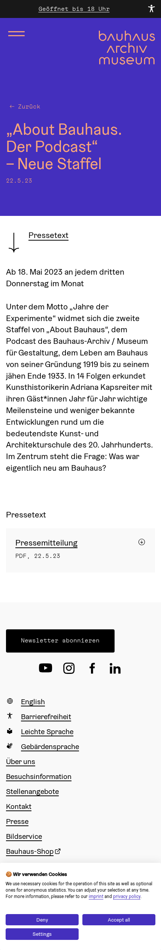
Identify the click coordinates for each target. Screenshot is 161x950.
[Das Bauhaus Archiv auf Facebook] (92, 668)
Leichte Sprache (47, 731)
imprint (96, 896)
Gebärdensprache (50, 746)
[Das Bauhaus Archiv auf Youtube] (45, 668)
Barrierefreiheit (46, 716)
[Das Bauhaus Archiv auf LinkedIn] (115, 668)
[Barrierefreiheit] (151, 9)
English (33, 701)
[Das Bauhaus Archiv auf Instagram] (69, 668)
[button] (60, 641)
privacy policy (126, 896)
